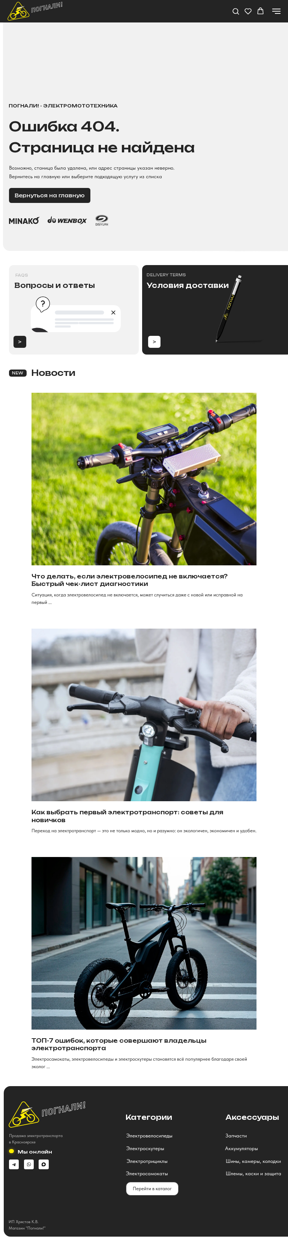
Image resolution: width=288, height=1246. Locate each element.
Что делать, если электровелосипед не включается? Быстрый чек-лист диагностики (130, 580)
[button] (235, 11)
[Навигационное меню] (276, 11)
